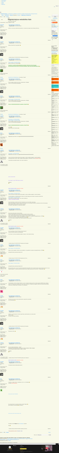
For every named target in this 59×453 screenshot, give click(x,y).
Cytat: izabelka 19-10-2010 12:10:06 (13, 263)
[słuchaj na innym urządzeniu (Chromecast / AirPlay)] (7, 449)
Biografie (26, 13)
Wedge (10, 440)
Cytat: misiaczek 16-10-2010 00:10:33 (14, 248)
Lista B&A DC (23, 13)
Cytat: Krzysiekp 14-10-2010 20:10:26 (14, 62)
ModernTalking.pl (10, 438)
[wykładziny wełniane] (1, 77)
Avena (1, 259)
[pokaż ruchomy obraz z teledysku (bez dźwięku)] (47, 448)
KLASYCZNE (7, 15)
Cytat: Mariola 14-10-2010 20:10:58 (13, 119)
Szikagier (18, 15)
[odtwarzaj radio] (10, 447)
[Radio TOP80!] (18, 8)
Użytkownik (53, 24)
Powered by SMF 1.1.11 (3, 439)
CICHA (1, 279)
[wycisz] (7, 448)
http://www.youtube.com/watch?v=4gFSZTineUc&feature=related (14, 413)
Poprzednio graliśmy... (54, 51)
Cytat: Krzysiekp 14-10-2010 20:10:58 (14, 99)
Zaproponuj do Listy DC (23, 448)
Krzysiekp (1, 41)
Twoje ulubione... (54, 52)
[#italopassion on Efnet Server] (1, 148)
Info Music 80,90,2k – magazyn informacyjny (25, 438)
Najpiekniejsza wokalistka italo (26, 15)
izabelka (1, 295)
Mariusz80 (2, 24)
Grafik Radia (10, 13)
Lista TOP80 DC (14, 13)
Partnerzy (35, 13)
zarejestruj (55, 27)
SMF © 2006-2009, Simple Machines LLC (13, 439)
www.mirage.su (21, 423)
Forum (3, 15)
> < (4, 13)
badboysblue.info (15, 438)
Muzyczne (11, 15)
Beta (1, 378)
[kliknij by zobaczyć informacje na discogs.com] (16, 449)
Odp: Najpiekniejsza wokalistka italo (14, 24)
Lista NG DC (19, 13)
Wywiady (32, 13)
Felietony (29, 13)
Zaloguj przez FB (55, 35)
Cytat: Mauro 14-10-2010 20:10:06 (13, 153)
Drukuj (49, 16)
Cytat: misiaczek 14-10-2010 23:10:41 (14, 193)
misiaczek (1, 150)
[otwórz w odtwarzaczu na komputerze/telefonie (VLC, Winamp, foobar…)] (9, 449)
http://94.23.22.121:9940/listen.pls (13, 77)
